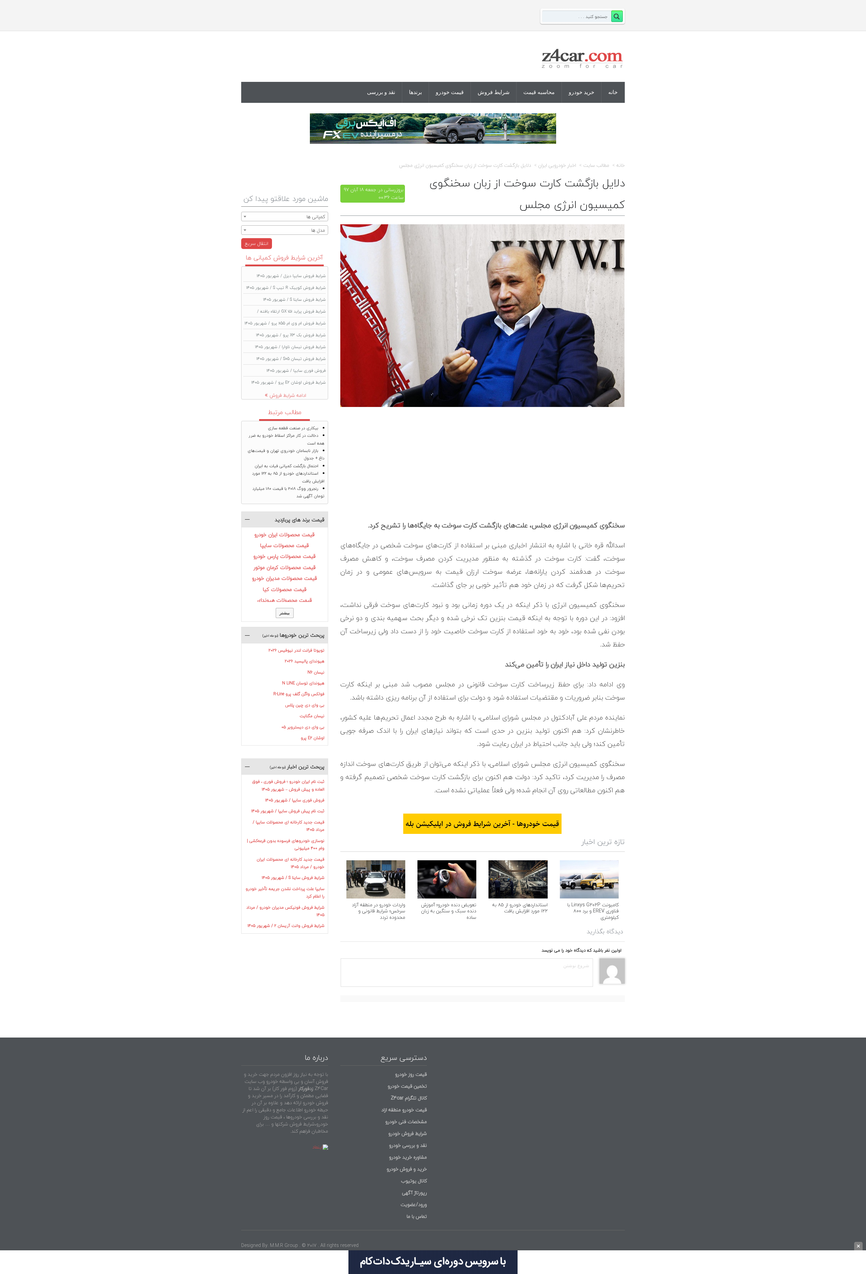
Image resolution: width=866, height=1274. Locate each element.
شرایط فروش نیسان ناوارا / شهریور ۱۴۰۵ (290, 346)
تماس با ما (417, 1216)
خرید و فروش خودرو (406, 1169)
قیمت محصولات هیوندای (284, 600)
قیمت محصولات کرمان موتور (285, 567)
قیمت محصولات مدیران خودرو (284, 578)
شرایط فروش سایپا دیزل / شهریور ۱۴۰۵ (291, 275)
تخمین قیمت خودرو (407, 1086)
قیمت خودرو (450, 92)
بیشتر (284, 612)
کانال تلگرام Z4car (409, 1098)
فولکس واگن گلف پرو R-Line (298, 694)
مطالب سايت (596, 165)
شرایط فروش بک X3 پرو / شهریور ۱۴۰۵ (291, 335)
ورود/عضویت (414, 1204)
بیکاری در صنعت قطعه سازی (293, 428)
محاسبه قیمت (539, 92)
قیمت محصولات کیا (284, 589)
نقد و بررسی (381, 92)
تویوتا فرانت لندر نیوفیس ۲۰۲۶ (296, 650)
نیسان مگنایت (312, 716)
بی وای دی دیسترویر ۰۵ (302, 727)
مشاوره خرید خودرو (407, 1157)
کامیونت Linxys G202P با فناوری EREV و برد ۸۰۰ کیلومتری (593, 911)
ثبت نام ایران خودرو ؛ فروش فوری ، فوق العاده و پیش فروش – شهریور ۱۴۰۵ (288, 785)
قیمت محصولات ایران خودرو (284, 534)
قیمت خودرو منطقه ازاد (404, 1110)
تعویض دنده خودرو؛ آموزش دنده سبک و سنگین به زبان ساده (448, 911)
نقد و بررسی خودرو (408, 1145)
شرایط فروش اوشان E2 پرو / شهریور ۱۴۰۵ (288, 382)
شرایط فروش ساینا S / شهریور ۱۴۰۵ (294, 299)
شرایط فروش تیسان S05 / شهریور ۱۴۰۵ (291, 358)
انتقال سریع (256, 243)
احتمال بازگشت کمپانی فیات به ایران (286, 466)
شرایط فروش (493, 92)
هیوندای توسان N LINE (303, 683)
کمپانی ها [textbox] (315, 216)
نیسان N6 (315, 672)
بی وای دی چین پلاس (304, 705)
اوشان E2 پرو (312, 738)
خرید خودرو (581, 92)
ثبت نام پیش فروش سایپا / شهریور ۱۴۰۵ (287, 811)
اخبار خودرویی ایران (557, 165)
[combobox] (284, 216)
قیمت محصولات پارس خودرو (284, 556)
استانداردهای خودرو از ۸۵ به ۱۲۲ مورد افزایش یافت (520, 908)
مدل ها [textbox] (318, 230)
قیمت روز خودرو (411, 1074)
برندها (415, 92)
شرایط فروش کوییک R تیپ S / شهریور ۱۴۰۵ (286, 287)
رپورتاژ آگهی (414, 1192)
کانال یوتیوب (413, 1181)
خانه (613, 92)
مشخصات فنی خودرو (405, 1121)
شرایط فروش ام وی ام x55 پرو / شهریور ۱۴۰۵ (285, 323)
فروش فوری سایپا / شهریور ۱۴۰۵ (296, 370)
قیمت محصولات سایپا (284, 545)
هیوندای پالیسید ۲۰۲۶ (304, 661)
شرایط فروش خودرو (407, 1133)
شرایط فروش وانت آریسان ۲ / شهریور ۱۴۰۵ (286, 925)
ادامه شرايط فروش (288, 395)
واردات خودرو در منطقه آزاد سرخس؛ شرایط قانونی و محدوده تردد (378, 911)
